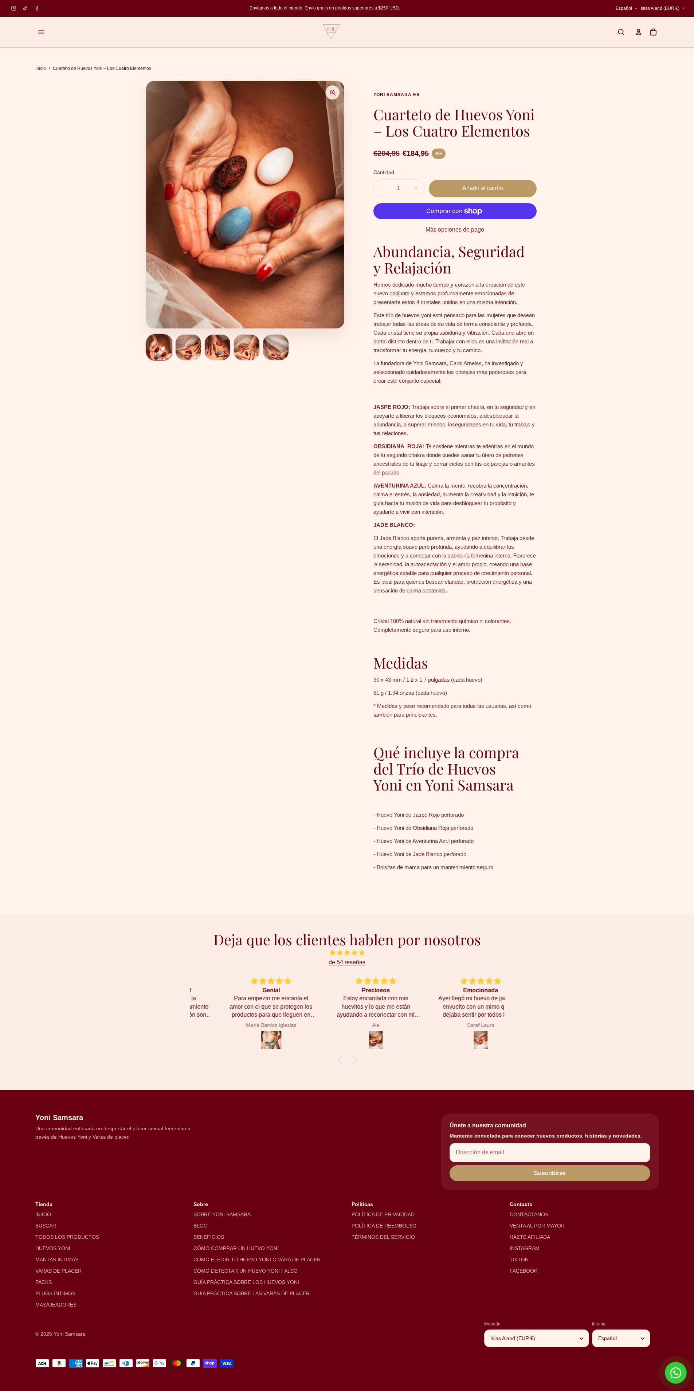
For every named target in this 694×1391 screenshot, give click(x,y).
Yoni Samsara (70, 1334)
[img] (347, 953)
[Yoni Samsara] (331, 32)
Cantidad (383, 172)
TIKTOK (519, 1259)
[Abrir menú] (41, 32)
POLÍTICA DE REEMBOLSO (384, 1226)
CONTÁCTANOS (529, 1214)
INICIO (43, 1214)
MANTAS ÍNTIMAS (56, 1259)
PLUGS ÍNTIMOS (55, 1293)
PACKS (43, 1282)
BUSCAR (45, 1226)
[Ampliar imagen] (332, 92)
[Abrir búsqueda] (621, 32)
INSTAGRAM (525, 1248)
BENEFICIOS (208, 1237)
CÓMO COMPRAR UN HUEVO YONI (236, 1248)
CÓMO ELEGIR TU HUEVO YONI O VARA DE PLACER (257, 1259)
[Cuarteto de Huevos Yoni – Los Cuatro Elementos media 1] (159, 347)
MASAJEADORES (56, 1305)
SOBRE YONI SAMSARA (222, 1214)
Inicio (40, 68)
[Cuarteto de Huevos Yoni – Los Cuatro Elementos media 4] (247, 347)
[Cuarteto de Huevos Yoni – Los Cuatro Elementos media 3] (217, 347)
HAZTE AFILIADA (530, 1237)
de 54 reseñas (347, 962)
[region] (329, 8)
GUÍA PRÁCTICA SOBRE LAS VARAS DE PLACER (251, 1293)
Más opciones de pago (455, 229)
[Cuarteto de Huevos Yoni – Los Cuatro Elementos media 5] (276, 347)
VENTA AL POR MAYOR (537, 1226)
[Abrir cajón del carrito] (653, 32)
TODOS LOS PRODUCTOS (67, 1237)
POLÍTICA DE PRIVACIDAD (383, 1214)
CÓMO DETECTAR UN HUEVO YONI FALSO (245, 1271)
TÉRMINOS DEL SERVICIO (383, 1237)
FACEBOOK (523, 1271)
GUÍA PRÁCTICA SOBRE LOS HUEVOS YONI (246, 1282)
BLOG (200, 1226)
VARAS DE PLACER (58, 1271)
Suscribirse (550, 1173)
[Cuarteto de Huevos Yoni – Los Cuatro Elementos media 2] (188, 347)
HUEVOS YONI (52, 1248)
